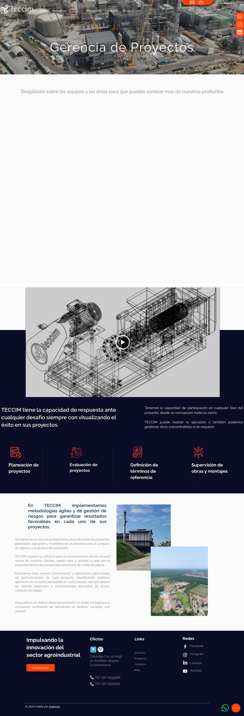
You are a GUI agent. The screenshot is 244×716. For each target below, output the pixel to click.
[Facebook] (185, 646)
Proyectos (141, 658)
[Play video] (123, 342)
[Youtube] (185, 671)
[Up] (235, 708)
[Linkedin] (185, 663)
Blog (137, 670)
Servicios (140, 652)
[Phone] (92, 677)
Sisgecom (54, 706)
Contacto (140, 664)
